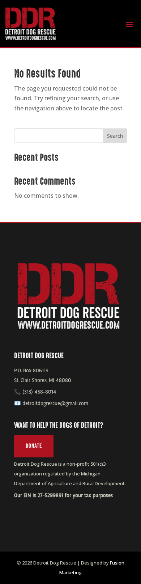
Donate (34, 445)
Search (115, 135)
